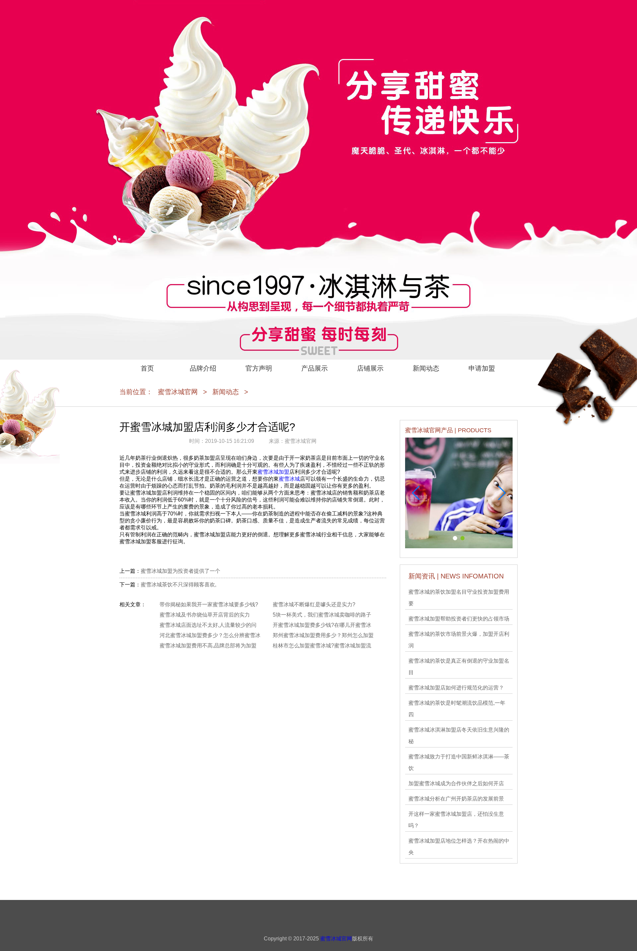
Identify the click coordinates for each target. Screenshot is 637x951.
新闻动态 (426, 368)
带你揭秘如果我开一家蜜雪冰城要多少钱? (209, 604)
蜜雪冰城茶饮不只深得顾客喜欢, (178, 584)
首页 (147, 368)
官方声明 (259, 368)
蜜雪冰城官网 (178, 391)
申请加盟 (481, 368)
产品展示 (314, 368)
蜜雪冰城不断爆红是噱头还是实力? (314, 604)
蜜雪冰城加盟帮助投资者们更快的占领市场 (458, 619)
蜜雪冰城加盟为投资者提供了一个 (180, 571)
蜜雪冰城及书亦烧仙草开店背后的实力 (205, 615)
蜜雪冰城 (289, 479)
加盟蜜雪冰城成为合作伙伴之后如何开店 (456, 783)
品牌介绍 (203, 368)
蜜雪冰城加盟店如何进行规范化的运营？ (456, 687)
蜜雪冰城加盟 (273, 472)
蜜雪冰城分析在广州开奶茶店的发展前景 (456, 799)
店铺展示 (370, 368)
